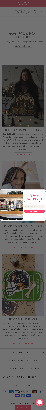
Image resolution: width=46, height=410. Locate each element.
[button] (39, 402)
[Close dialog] (44, 191)
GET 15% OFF (34, 211)
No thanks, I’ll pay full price (34, 213)
